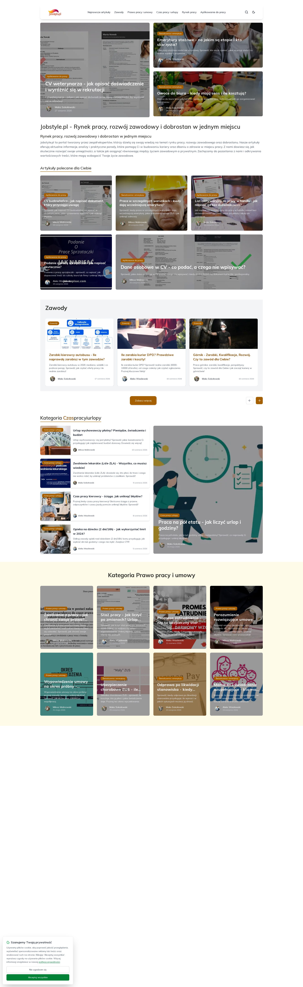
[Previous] (249, 400)
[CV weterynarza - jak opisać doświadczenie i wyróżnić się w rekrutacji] (95, 70)
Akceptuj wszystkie (38, 977)
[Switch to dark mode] (253, 12)
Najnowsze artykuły (99, 12)
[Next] (259, 400)
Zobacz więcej (143, 400)
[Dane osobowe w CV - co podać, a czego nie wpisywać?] (189, 262)
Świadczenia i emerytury (170, 33)
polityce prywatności (49, 962)
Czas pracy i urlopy (167, 12)
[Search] (246, 12)
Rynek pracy (189, 12)
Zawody (119, 12)
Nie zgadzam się (38, 969)
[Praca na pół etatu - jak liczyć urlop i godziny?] (208, 490)
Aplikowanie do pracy (213, 12)
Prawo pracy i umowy (140, 12)
